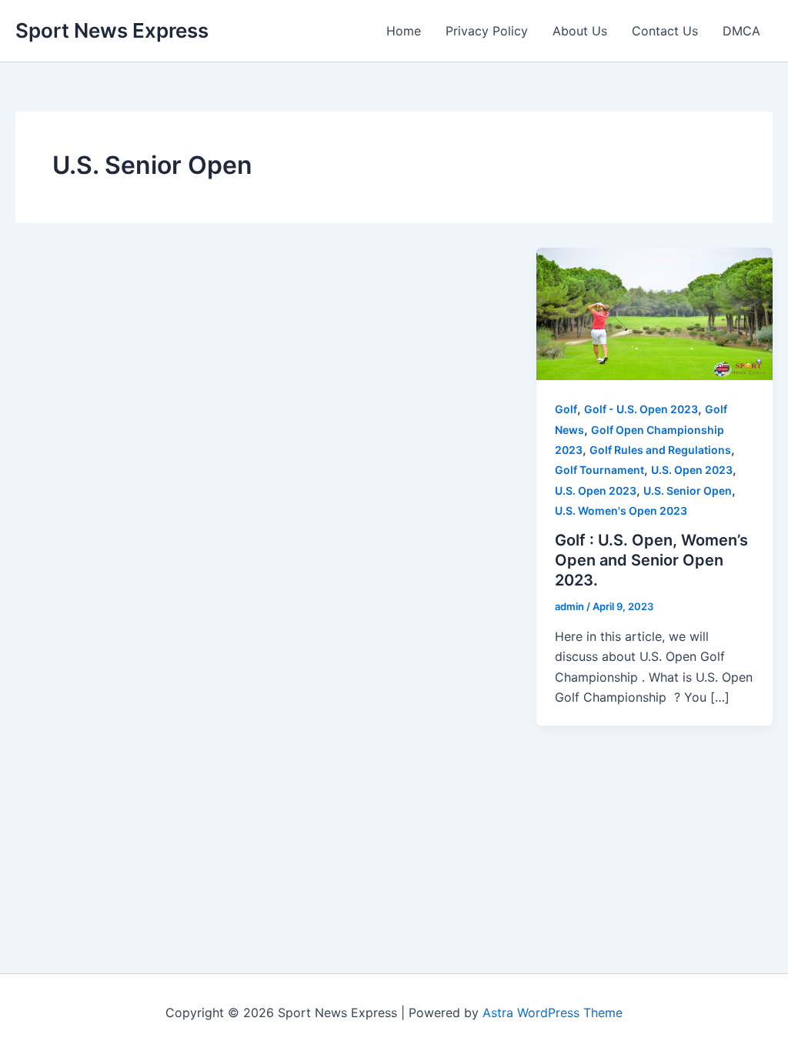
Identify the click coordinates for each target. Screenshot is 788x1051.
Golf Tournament (599, 469)
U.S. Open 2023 (692, 469)
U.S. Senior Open (687, 490)
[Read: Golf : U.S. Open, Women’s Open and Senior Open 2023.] (654, 312)
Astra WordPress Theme (552, 1012)
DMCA (741, 30)
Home (403, 30)
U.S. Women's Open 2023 (621, 510)
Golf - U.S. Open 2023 (641, 408)
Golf (566, 408)
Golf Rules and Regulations (660, 449)
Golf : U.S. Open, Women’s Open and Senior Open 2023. (651, 560)
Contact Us (665, 30)
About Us (580, 30)
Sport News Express (112, 30)
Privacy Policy (487, 30)
